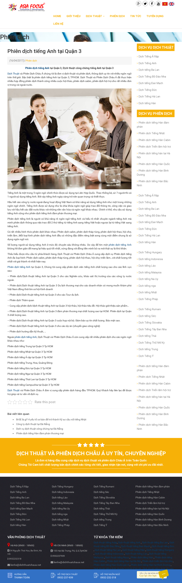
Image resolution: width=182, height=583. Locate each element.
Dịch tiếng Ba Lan (149, 69)
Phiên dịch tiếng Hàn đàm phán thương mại (40, 433)
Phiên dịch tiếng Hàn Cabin (154, 140)
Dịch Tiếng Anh (147, 63)
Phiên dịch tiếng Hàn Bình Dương (153, 172)
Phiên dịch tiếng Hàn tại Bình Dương (150, 564)
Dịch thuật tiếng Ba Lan (155, 542)
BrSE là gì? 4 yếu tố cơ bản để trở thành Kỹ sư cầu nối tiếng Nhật (51, 419)
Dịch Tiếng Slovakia (150, 322)
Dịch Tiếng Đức (148, 90)
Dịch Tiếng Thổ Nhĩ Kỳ (152, 342)
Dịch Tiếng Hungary (150, 252)
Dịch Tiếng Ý (146, 356)
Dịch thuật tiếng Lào (136, 553)
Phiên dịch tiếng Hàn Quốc (154, 164)
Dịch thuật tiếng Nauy (117, 557)
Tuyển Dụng (155, 16)
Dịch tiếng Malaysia (150, 272)
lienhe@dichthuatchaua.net (25, 564)
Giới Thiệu (73, 16)
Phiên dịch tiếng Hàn (142, 557)
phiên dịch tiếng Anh (120, 244)
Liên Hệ (58, 23)
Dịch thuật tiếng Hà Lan (108, 550)
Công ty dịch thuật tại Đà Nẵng (33, 424)
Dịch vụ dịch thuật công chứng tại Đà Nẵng (39, 428)
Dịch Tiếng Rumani (150, 309)
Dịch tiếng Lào (147, 265)
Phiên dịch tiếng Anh (37, 68)
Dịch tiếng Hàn (147, 103)
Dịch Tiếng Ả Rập (149, 56)
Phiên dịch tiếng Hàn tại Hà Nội (124, 561)
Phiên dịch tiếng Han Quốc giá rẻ (111, 564)
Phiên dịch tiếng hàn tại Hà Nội (153, 155)
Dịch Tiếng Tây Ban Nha (153, 329)
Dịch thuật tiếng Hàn (133, 550)
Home (57, 16)
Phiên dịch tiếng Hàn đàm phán (153, 124)
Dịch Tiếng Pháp (148, 299)
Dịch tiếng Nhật (148, 292)
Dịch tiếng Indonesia (151, 259)
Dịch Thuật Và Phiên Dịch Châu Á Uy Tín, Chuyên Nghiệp (91, 453)
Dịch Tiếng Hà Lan (149, 96)
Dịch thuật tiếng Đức (163, 546)
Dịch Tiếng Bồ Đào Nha (152, 76)
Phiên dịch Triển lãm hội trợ (155, 146)
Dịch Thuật (94, 16)
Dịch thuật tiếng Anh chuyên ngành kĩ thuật (117, 568)
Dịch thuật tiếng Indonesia (109, 553)
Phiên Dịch (117, 16)
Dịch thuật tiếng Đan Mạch (135, 546)
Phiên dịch (31, 60)
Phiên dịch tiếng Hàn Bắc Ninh (152, 183)
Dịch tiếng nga (147, 285)
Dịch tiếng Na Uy (148, 279)
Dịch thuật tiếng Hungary (160, 550)
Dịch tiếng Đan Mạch (151, 83)
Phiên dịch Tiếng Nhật (152, 133)
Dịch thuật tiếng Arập (105, 542)
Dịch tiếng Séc (147, 316)
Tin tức (135, 16)
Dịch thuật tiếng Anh (129, 542)
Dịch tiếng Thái (147, 336)
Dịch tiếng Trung (148, 349)
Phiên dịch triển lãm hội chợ (157, 561)
